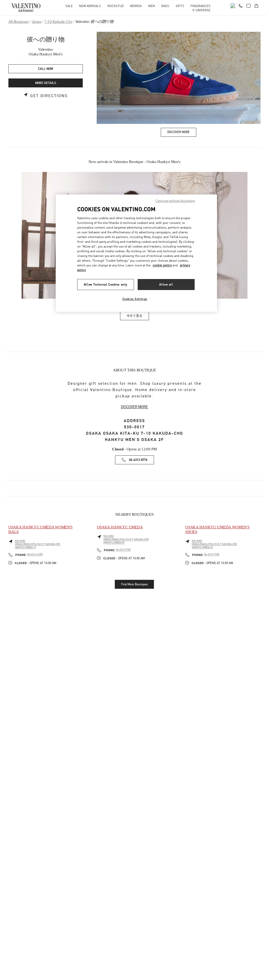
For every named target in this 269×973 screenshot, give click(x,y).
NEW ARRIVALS (90, 6)
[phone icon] (240, 5)
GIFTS (180, 6)
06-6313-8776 (138, 460)
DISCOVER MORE (134, 406)
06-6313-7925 (211, 554)
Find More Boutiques (134, 584)
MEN (151, 6)
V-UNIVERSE (201, 10)
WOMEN (136, 6)
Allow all (166, 284)
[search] (232, 5)
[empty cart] (256, 5)
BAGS (165, 6)
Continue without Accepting (175, 201)
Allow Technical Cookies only (105, 284)
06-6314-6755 (35, 554)
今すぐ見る (138, 316)
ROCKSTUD (115, 6)
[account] (248, 6)
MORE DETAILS (45, 83)
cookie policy (162, 265)
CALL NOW (45, 69)
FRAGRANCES (200, 6)
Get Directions (49, 95)
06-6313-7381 (123, 549)
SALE (69, 6)
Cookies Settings (134, 299)
